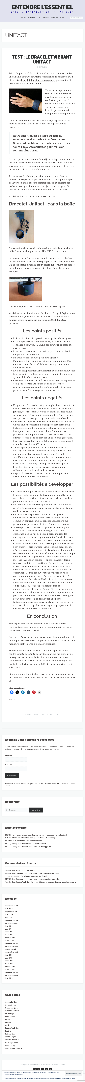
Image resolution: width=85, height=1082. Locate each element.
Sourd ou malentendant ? (27, 870)
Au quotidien (10, 1005)
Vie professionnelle (13, 1048)
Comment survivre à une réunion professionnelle (37, 873)
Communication (12, 1011)
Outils (7, 1025)
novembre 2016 (11, 923)
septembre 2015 (11, 952)
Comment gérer (12, 1008)
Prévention (10, 1034)
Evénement (10, 1016)
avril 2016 (9, 932)
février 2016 (10, 938)
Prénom (8, 756)
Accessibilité (11, 1002)
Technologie (10, 1037)
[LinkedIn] (42, 1070)
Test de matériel (52, 714)
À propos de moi (34, 18)
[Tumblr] (46, 1070)
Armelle (38, 714)
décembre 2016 (11, 920)
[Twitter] (35, 1070)
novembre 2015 (11, 946)
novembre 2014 (11, 975)
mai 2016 (8, 929)
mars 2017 (9, 917)
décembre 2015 (11, 943)
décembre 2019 (11, 906)
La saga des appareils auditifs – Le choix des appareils (28, 846)
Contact (54, 18)
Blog (62, 18)
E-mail (8, 765)
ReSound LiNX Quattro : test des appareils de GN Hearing (30, 838)
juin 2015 (8, 955)
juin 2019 (9, 909)
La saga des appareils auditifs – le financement (25, 844)
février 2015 (10, 966)
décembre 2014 (11, 972)
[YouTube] (50, 1070)
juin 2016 (9, 926)
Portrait (8, 1031)
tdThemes (61, 1065)
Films (7, 1019)
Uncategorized (11, 1043)
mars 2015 (9, 964)
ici (71, 677)
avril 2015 (9, 961)
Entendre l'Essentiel (42, 7)
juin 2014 (9, 978)
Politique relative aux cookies (65, 1078)
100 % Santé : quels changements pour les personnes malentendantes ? (36, 835)
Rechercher (76, 18)
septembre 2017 (11, 912)
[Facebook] (38, 1070)
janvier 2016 (10, 940)
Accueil (23, 18)
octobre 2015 (10, 949)
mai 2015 (8, 958)
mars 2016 (9, 935)
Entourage (9, 1014)
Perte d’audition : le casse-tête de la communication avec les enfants (46, 882)
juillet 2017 (9, 914)
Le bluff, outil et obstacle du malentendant (23, 841)
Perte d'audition (12, 1028)
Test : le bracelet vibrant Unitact (42, 59)
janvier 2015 (10, 969)
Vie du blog (10, 1045)
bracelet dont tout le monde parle (39, 80)
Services (45, 18)
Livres (8, 1022)
